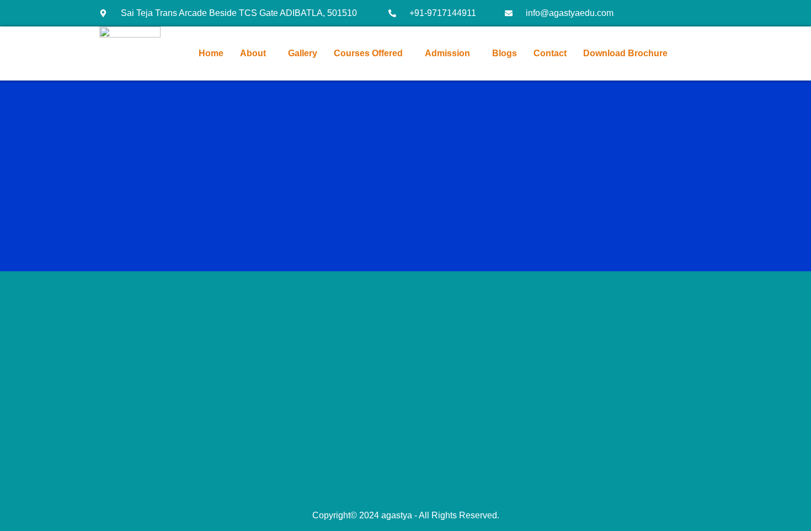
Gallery (302, 53)
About (253, 53)
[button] (256, 53)
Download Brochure (625, 53)
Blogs (504, 53)
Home (211, 53)
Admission (447, 53)
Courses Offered (368, 53)
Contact (550, 53)
